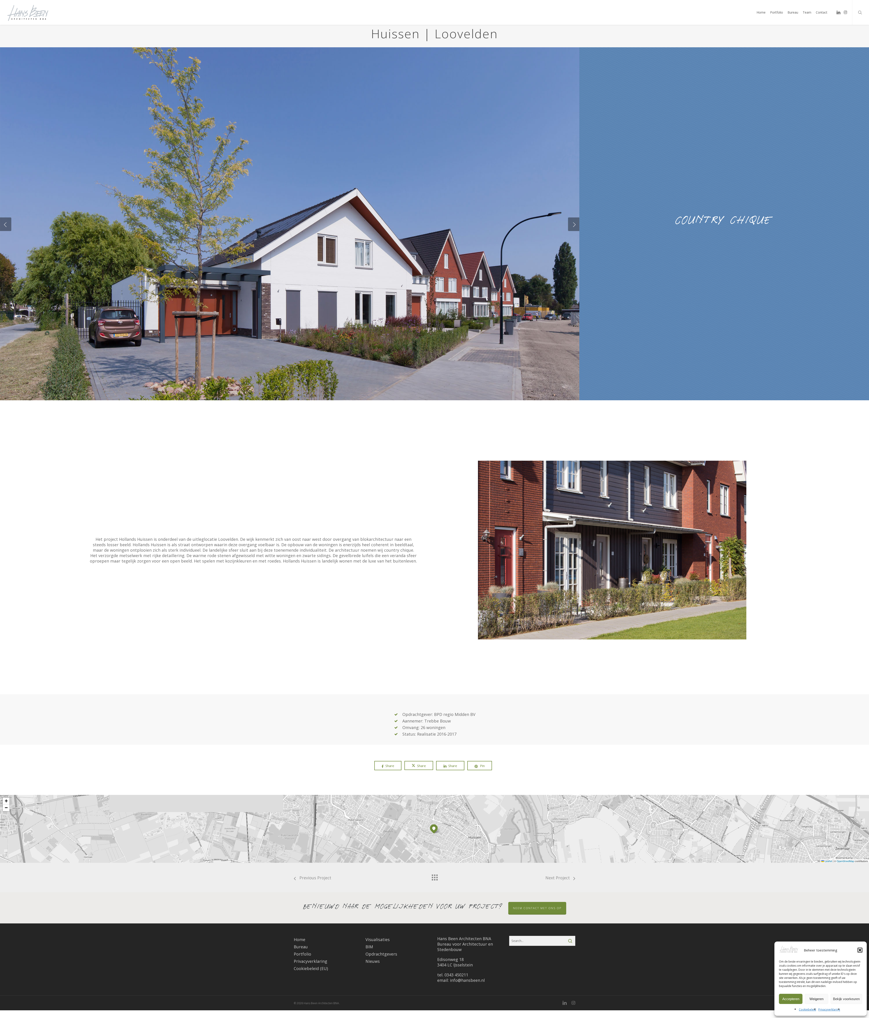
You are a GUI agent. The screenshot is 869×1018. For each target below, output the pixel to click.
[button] (860, 950)
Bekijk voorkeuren (846, 999)
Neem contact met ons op (537, 908)
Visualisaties (377, 939)
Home (299, 939)
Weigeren (816, 999)
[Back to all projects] (434, 876)
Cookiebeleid (807, 1009)
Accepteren (790, 999)
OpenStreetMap (845, 861)
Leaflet (828, 861)
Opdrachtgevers (381, 954)
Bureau (301, 946)
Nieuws (372, 961)
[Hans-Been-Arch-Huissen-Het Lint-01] (289, 386)
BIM (369, 946)
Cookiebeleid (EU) (311, 968)
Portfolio (302, 954)
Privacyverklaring (829, 1009)
